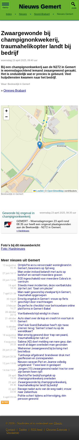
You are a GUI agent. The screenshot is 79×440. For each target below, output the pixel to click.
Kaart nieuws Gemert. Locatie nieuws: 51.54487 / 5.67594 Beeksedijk (39, 149)
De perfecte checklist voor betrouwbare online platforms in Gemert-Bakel (46, 307)
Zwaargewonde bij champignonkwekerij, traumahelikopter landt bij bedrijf (42, 384)
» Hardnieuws (22, 231)
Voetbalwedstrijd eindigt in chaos (38, 313)
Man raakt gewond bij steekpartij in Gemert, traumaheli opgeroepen (44, 294)
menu (5, 7)
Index (9, 14)
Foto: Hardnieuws (13, 248)
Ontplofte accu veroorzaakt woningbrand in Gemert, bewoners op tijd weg (44, 266)
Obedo (58, 423)
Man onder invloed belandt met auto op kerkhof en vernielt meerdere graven (42, 273)
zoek (74, 8)
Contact (10, 429)
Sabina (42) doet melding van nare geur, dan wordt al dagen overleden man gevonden (44, 343)
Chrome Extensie (56, 429)
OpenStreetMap (55, 190)
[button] (39, 145)
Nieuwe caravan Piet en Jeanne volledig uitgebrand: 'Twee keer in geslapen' (42, 363)
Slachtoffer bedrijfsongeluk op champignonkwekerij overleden (37, 377)
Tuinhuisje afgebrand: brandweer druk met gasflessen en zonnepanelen (44, 357)
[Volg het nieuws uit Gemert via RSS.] (5, 403)
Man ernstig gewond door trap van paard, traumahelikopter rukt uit (43, 336)
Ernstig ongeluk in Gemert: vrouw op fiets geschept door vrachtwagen (43, 300)
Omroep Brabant (14, 90)
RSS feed (36, 429)
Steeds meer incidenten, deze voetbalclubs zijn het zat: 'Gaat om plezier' (44, 287)
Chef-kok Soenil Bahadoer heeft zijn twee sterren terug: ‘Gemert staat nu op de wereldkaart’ (43, 328)
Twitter (23, 429)
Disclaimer (13, 432)
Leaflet (39, 190)
